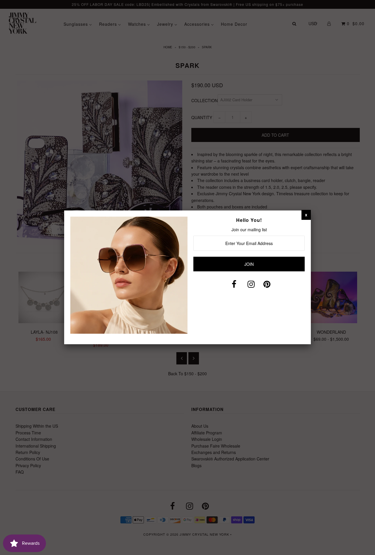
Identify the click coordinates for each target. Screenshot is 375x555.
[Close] (306, 214)
